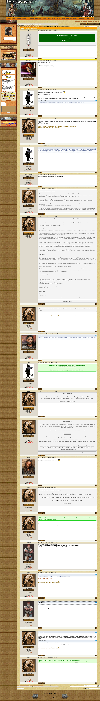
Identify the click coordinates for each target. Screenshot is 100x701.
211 (56, 391)
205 (55, 174)
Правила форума (91, 21)
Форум (13, 18)
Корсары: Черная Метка (35, 18)
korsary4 (8, 125)
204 (55, 145)
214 (56, 487)
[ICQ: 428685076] (43, 143)
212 (57, 418)
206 (56, 188)
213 (56, 457)
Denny (29, 25)
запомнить (5, 40)
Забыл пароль (5, 42)
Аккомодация (28, 60)
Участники (85, 21)
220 (56, 657)
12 (33, 24)
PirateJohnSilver (29, 333)
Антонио (28, 457)
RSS (98, 21)
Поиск (96, 21)
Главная (9, 18)
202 (55, 89)
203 (55, 118)
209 (57, 333)
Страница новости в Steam (67, 367)
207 (56, 216)
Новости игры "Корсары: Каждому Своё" (51, 26)
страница (69, 401)
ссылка (56, 500)
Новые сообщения (78, 21)
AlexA (29, 89)
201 (55, 60)
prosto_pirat (32, 25)
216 (56, 542)
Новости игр (90, 18)
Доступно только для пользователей (45, 578)
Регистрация (11, 42)
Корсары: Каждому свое (22, 18)
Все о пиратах (82, 18)
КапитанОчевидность (29, 174)
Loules (29, 30)
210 (56, 362)
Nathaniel (26, 25)
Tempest (44, 18)
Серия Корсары (51, 18)
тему (76, 662)
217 (56, 572)
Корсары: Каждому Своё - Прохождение (36, 26)
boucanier (29, 542)
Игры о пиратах (74, 18)
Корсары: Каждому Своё (24, 26)
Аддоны (58, 18)
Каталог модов (65, 18)
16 (37, 24)
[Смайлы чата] (8, 100)
